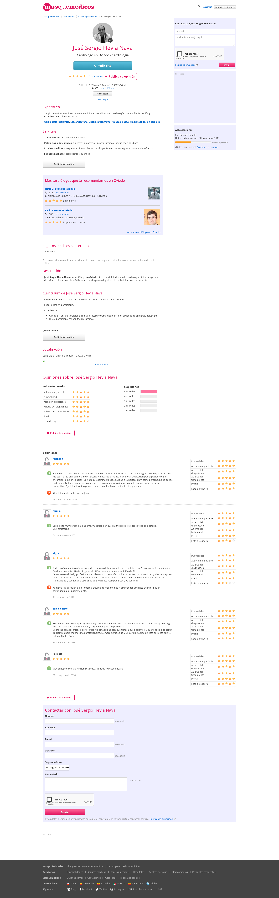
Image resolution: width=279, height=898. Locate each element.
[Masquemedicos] (68, 10)
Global (154, 883)
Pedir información (64, 164)
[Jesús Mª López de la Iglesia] (154, 198)
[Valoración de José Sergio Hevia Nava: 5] (78, 76)
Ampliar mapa (102, 364)
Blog (73, 889)
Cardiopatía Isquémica (56, 121)
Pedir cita (104, 66)
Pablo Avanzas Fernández (59, 210)
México (121, 883)
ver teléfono (107, 88)
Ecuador (105, 883)
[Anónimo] (47, 464)
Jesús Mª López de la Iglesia (60, 188)
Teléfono (50, 750)
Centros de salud (158, 871)
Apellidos (50, 727)
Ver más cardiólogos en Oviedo (143, 232)
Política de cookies (130, 877)
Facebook (87, 889)
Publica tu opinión (122, 76)
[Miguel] (47, 559)
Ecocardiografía (79, 121)
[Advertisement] (205, 98)
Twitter (103, 889)
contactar (102, 93)
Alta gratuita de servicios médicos (85, 866)
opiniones (96, 76)
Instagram (119, 889)
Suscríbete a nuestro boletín (148, 889)
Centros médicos (119, 871)
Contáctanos (94, 877)
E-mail (48, 739)
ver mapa (103, 99)
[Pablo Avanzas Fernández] (152, 224)
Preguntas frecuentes (204, 871)
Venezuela (137, 883)
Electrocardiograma (99, 121)
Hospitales (138, 871)
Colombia (89, 883)
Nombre (49, 716)
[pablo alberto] (47, 614)
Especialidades (75, 871)
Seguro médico (53, 762)
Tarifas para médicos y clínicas (123, 866)
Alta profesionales (225, 7)
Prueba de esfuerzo (122, 121)
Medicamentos (180, 871)
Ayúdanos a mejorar (207, 147)
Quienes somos (75, 877)
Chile (74, 883)
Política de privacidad (185, 64)
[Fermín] (47, 516)
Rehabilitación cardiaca (147, 121)
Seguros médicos (97, 871)
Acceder (207, 6)
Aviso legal (110, 877)
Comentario (51, 774)
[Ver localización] (103, 361)
